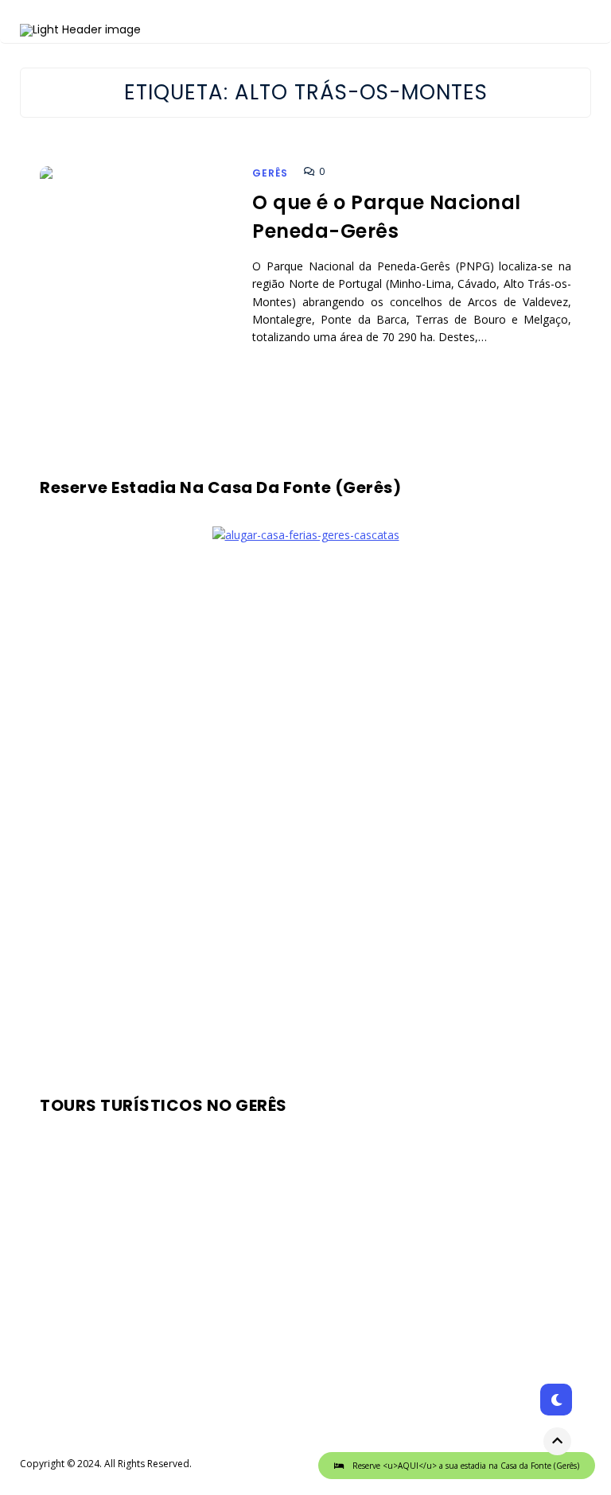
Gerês (270, 173)
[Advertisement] (305, 814)
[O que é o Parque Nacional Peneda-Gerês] (138, 285)
